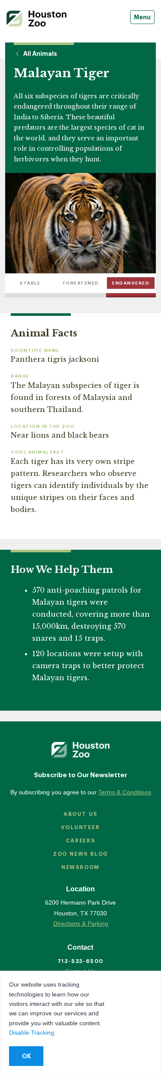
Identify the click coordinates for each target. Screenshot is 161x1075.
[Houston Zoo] (36, 19)
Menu (142, 17)
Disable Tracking (31, 1032)
